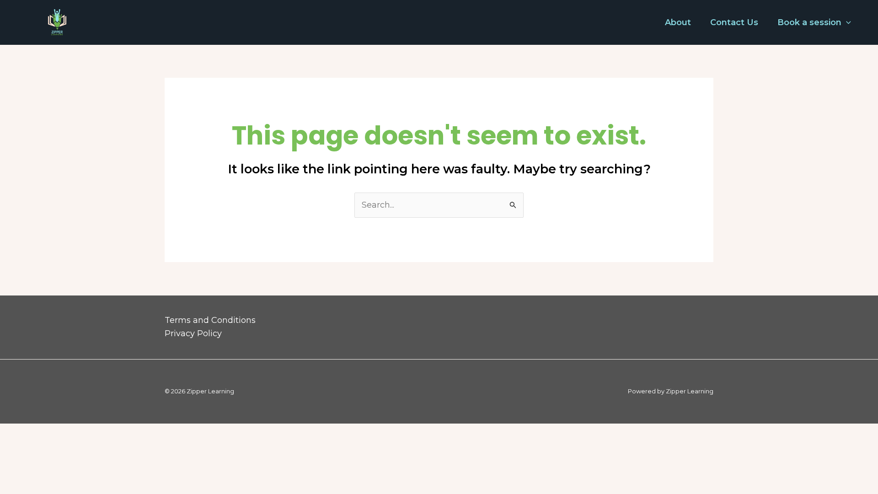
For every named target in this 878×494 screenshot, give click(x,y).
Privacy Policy (193, 333)
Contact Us (734, 22)
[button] (846, 22)
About (678, 22)
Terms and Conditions (210, 320)
